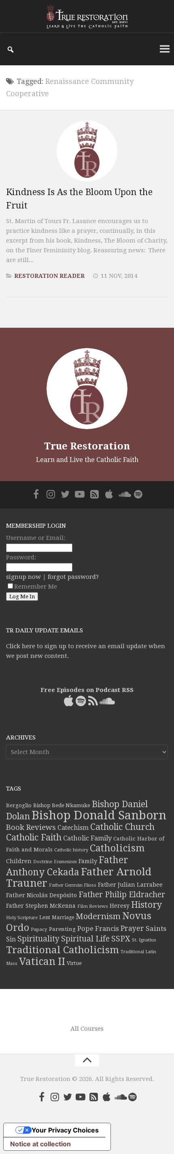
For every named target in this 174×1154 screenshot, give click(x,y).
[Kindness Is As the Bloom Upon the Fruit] (87, 150)
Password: (21, 557)
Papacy (39, 929)
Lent (44, 917)
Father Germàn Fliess (72, 885)
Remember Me (35, 586)
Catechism (73, 828)
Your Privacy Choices (65, 1130)
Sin (11, 939)
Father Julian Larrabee (130, 884)
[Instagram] (50, 494)
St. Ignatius (144, 940)
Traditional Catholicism (62, 950)
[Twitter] (65, 494)
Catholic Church (122, 827)
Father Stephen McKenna (41, 906)
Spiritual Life (85, 938)
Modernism (98, 916)
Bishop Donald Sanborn (99, 815)
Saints (156, 928)
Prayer (132, 928)
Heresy (119, 906)
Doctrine (42, 861)
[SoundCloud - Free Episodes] (123, 494)
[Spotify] (138, 494)
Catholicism (117, 848)
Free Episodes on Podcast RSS (87, 690)
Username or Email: (35, 538)
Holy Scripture (22, 917)
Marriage (63, 917)
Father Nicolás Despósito (41, 895)
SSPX (120, 938)
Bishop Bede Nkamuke (61, 805)
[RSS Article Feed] (94, 494)
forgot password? (73, 576)
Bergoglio (19, 805)
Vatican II (42, 961)
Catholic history (71, 850)
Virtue (74, 963)
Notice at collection (40, 1144)
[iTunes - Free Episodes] (109, 494)
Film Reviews (92, 906)
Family (88, 861)
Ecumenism (65, 861)
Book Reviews (31, 827)
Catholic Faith (34, 837)
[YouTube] (80, 494)
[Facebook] (36, 494)
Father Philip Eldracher (122, 894)
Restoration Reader (49, 276)
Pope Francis (98, 929)
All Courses (87, 1028)
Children (19, 861)
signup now (23, 576)
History (146, 905)
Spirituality (38, 938)
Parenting (62, 929)
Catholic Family (87, 838)
